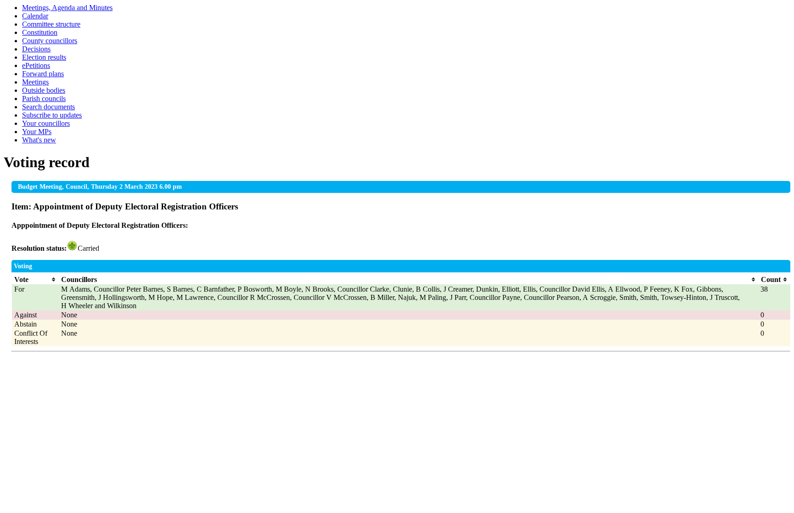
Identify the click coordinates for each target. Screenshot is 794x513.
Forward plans (43, 74)
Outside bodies (43, 90)
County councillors (49, 41)
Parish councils (44, 98)
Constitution (39, 32)
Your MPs (36, 131)
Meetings (35, 82)
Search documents (48, 107)
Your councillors (46, 123)
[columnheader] (35, 279)
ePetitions (36, 65)
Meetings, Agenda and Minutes (67, 7)
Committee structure (51, 24)
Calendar (35, 16)
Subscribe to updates (52, 115)
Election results (44, 57)
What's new (39, 140)
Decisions (36, 49)
